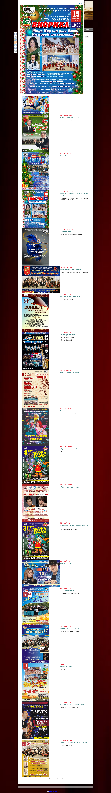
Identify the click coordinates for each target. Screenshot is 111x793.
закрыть (80, 3)
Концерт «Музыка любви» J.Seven (73, 704)
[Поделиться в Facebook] (15, 34)
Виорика (63, 669)
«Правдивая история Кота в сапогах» (74, 449)
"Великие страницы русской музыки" (73, 743)
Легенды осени (66, 666)
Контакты (87, 29)
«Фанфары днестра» (68, 335)
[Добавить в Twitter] (15, 45)
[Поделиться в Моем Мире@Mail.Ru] (15, 39)
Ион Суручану (65, 563)
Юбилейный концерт (65, 566)
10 (60, 778)
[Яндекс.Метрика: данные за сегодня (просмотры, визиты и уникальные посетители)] (52, 791)
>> (62, 778)
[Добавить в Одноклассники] (15, 42)
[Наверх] (15, 51)
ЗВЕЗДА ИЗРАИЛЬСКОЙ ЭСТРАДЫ (69, 707)
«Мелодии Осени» (67, 590)
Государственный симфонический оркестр (70, 631)
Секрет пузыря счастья (68, 411)
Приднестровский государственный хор (70, 593)
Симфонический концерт (69, 628)
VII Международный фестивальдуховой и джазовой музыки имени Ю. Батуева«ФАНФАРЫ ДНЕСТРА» (72, 339)
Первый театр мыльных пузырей (68, 413)
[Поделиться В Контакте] (15, 48)
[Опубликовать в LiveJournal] (15, 36)
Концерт (63, 155)
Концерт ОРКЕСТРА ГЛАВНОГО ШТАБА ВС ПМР (72, 158)
